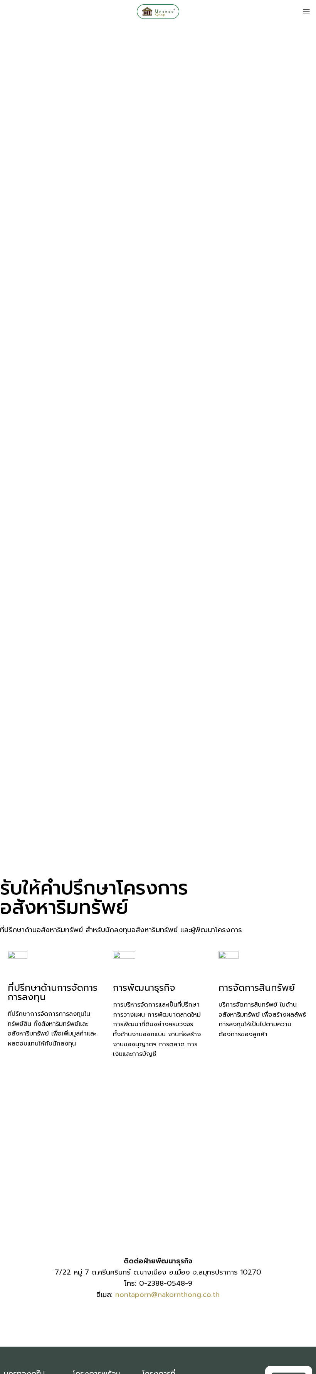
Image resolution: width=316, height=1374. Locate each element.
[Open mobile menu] (306, 11)
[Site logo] (158, 11)
